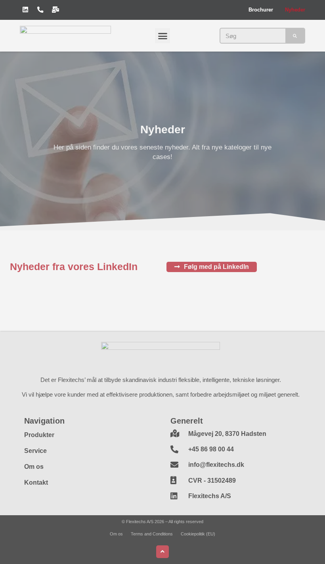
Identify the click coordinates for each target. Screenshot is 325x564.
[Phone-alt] (40, 9)
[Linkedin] (25, 9)
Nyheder (295, 10)
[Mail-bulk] (55, 9)
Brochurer (261, 10)
